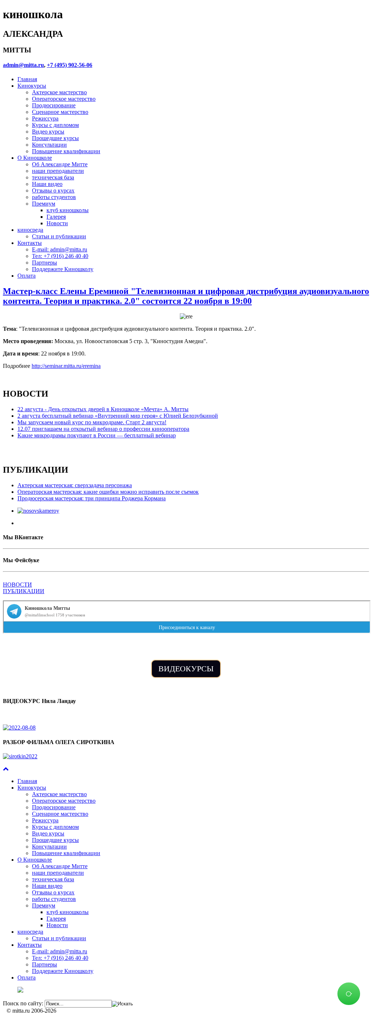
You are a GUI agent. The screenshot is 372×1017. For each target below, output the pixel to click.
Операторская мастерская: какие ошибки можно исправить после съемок (108, 492)
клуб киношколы (67, 210)
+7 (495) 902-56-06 (69, 65)
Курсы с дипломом (55, 125)
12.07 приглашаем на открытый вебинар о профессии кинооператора (103, 429)
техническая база (53, 177)
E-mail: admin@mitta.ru (59, 249)
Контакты (29, 243)
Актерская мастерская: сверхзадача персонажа (74, 485)
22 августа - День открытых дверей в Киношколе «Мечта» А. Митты (103, 409)
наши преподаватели (58, 171)
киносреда (30, 230)
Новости (57, 223)
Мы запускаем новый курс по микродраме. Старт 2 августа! (91, 422)
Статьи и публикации (59, 236)
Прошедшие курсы (55, 138)
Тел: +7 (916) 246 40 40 (60, 256)
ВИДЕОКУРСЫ (186, 668)
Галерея (56, 217)
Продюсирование (54, 105)
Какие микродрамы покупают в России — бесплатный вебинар (96, 435)
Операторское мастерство (64, 99)
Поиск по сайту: (23, 1003)
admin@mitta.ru (23, 65)
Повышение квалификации (66, 151)
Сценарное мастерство (60, 112)
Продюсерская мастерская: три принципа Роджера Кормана (91, 498)
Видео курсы (48, 131)
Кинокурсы (31, 86)
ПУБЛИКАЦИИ (23, 591)
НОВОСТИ (17, 584)
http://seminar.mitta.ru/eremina (66, 366)
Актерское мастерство (59, 92)
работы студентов (54, 197)
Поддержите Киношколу (62, 269)
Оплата (26, 276)
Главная (27, 79)
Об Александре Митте (60, 164)
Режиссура (45, 118)
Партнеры (44, 262)
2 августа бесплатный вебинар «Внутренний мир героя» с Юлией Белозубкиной (117, 416)
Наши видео (47, 184)
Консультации (49, 145)
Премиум (43, 203)
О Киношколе (34, 158)
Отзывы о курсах (53, 190)
